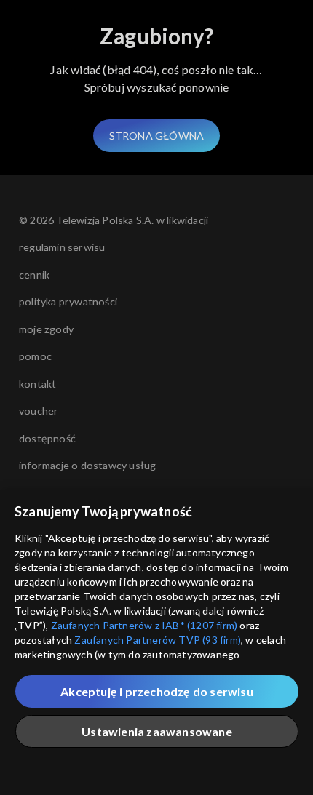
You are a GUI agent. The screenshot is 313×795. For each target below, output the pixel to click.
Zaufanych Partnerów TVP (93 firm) (157, 640)
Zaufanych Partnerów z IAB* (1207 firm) (144, 625)
